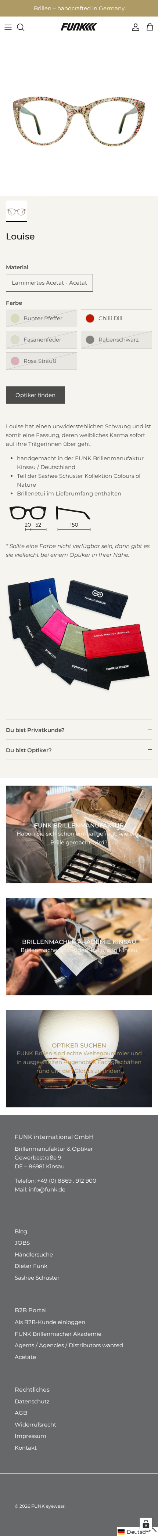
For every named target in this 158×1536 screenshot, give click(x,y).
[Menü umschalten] (8, 34)
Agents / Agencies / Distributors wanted (69, 1351)
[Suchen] (24, 34)
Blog (21, 1237)
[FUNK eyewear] (79, 34)
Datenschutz (32, 1408)
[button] (137, 1531)
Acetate (25, 1363)
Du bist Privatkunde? (35, 736)
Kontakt (26, 1454)
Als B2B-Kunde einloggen (50, 1328)
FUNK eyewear (48, 1512)
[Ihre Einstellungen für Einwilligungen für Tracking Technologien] (146, 1524)
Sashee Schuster (37, 1284)
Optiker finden (35, 401)
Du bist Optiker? (29, 756)
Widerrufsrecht (35, 1431)
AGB (21, 1419)
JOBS (22, 1249)
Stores (26, 10)
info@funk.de (47, 1196)
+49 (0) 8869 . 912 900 (66, 1187)
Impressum (30, 1442)
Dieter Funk (31, 1272)
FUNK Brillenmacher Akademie (58, 1340)
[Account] (134, 34)
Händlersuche (34, 1261)
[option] (79, 124)
